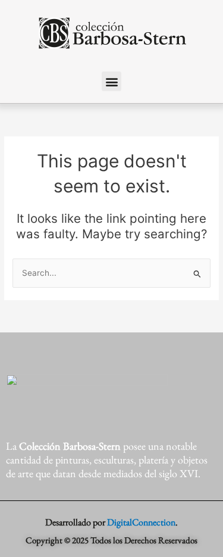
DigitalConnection (141, 522)
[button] (111, 81)
